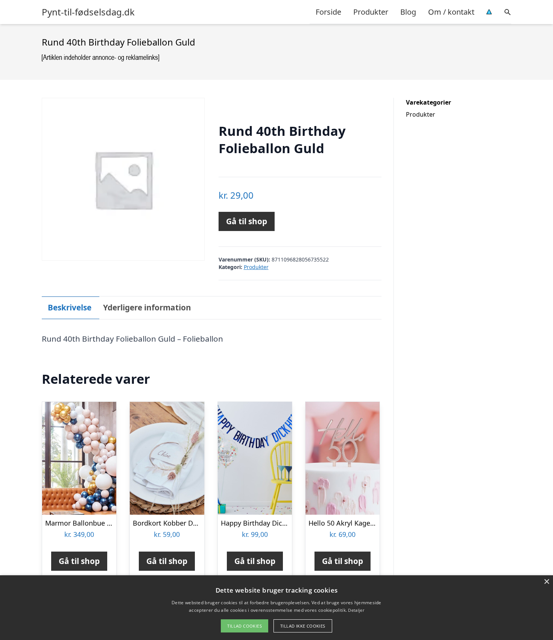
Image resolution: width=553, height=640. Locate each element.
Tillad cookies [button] (244, 626)
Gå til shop (246, 221)
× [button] (546, 582)
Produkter (370, 12)
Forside (328, 12)
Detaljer (356, 610)
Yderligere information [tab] (147, 307)
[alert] (276, 607)
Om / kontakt (451, 12)
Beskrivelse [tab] (69, 307)
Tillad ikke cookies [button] (302, 626)
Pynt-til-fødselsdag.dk (88, 12)
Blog (408, 12)
